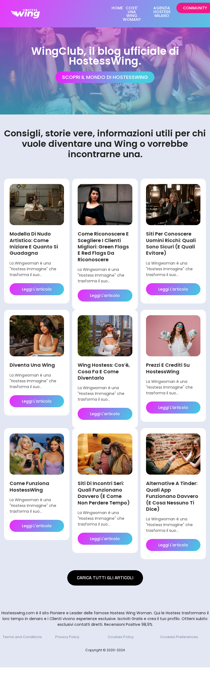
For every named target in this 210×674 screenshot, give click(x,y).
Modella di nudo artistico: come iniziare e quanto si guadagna (34, 243)
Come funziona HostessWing (29, 486)
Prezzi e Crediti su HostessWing (168, 368)
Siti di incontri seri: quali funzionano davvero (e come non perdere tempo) (104, 493)
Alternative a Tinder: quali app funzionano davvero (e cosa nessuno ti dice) (172, 496)
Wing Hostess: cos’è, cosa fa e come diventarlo (104, 371)
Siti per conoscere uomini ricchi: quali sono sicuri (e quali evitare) (171, 243)
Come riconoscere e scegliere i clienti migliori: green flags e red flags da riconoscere (103, 246)
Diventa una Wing (32, 365)
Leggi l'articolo (37, 289)
